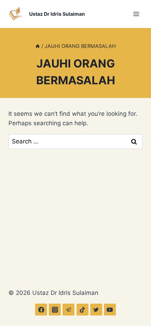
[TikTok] (82, 310)
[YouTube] (110, 310)
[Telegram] (68, 310)
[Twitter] (96, 310)
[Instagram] (55, 310)
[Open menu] (136, 13)
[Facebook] (41, 310)
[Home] (37, 46)
